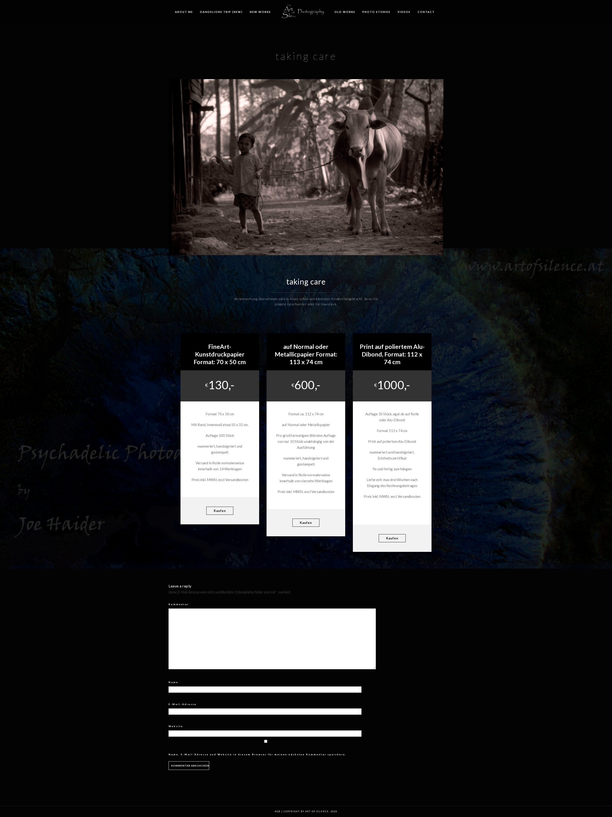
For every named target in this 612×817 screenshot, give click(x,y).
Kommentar (180, 604)
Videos (404, 11)
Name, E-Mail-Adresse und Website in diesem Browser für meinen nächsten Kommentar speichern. (257, 754)
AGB (277, 811)
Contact (426, 11)
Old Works (344, 11)
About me (184, 11)
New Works (260, 11)
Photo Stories (376, 11)
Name (175, 682)
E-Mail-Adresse (184, 704)
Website (176, 726)
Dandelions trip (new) (221, 11)
